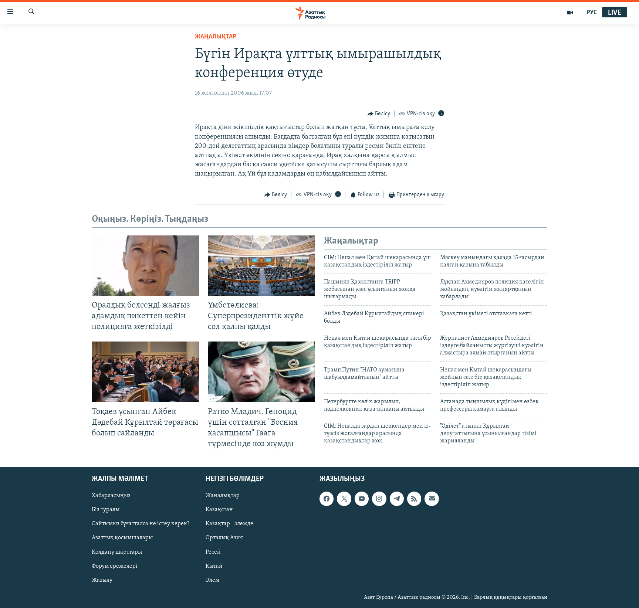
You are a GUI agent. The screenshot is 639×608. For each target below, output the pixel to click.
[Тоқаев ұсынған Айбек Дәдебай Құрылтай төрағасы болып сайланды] (145, 372)
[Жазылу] (432, 499)
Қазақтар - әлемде (229, 524)
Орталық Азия (224, 538)
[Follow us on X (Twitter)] (344, 499)
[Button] (379, 114)
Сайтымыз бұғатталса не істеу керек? (140, 524)
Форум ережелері (115, 566)
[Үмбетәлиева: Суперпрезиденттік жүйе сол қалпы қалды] (261, 265)
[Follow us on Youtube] (362, 499)
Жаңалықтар (223, 496)
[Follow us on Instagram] (379, 499)
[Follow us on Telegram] (397, 499)
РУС (592, 13)
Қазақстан (219, 510)
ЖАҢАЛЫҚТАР (215, 37)
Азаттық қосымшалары (122, 538)
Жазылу (102, 580)
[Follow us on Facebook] (327, 499)
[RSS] (414, 499)
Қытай (214, 566)
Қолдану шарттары (117, 552)
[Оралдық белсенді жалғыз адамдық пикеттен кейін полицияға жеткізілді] (145, 265)
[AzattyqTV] (570, 12)
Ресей (213, 552)
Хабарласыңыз (111, 496)
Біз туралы (105, 510)
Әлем (212, 580)
